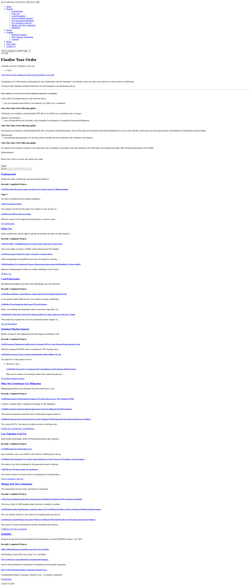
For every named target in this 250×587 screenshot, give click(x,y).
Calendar (15, 39)
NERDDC (15, 28)
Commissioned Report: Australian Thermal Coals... (24, 570)
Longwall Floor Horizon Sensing (16, 214)
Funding (9, 32)
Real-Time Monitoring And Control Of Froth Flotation (24, 304)
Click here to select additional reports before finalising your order (27, 75)
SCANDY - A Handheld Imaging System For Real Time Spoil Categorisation (31, 244)
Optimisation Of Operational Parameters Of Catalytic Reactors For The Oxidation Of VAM (37, 399)
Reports (9, 9)
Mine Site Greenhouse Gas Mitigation (21, 383)
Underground (17, 11)
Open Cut (15, 13)
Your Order (11, 44)
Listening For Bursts (11, 204)
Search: (4, 169)
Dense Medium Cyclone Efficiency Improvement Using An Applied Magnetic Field (34, 294)
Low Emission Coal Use (21, 23)
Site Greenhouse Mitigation (22, 21)
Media (8, 42)
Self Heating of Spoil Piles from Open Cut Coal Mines (25, 549)
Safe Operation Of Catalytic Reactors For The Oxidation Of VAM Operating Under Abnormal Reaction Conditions (45, 419)
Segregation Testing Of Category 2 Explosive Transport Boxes (26, 254)
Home (8, 6)
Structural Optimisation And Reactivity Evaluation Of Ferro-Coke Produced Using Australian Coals (40, 344)
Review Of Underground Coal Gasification (19, 469)
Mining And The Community (23, 25)
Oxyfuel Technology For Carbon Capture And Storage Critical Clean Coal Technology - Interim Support (43, 459)
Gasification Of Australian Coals (16, 449)
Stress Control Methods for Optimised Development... (25, 559)
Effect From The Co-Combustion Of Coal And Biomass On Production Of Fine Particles (41, 369)
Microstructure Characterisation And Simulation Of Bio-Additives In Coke (31, 354)
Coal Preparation (18, 16)
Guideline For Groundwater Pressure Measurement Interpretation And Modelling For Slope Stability (41, 264)
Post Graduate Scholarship (22, 37)
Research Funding (18, 35)
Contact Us (10, 46)
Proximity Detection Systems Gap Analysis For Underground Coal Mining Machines (34, 189)
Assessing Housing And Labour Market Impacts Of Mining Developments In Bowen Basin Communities (41, 499)
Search (9, 30)
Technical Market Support (22, 18)
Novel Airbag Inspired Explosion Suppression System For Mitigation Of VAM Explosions (36, 409)
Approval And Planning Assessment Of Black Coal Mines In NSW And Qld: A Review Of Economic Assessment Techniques (48, 520)
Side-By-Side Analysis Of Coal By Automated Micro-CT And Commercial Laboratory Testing (38, 314)
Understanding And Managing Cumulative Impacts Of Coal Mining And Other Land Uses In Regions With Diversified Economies (51, 509)
